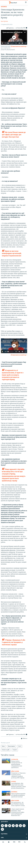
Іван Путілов (4, 21)
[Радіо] (3, 842)
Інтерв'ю (4, 7)
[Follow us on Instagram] (16, 825)
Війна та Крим (15, 771)
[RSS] (20, 825)
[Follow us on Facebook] (2, 825)
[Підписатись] (2, 829)
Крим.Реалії (7, 343)
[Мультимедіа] (8, 842)
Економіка (14, 792)
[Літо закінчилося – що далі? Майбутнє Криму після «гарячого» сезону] (6, 802)
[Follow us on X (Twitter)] (6, 825)
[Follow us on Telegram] (13, 825)
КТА (14, 842)
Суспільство (14, 759)
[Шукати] (24, 842)
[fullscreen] (25, 43)
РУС (19, 842)
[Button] (10, 28)
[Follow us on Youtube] (9, 825)
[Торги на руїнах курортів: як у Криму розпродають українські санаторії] (6, 793)
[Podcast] (24, 825)
